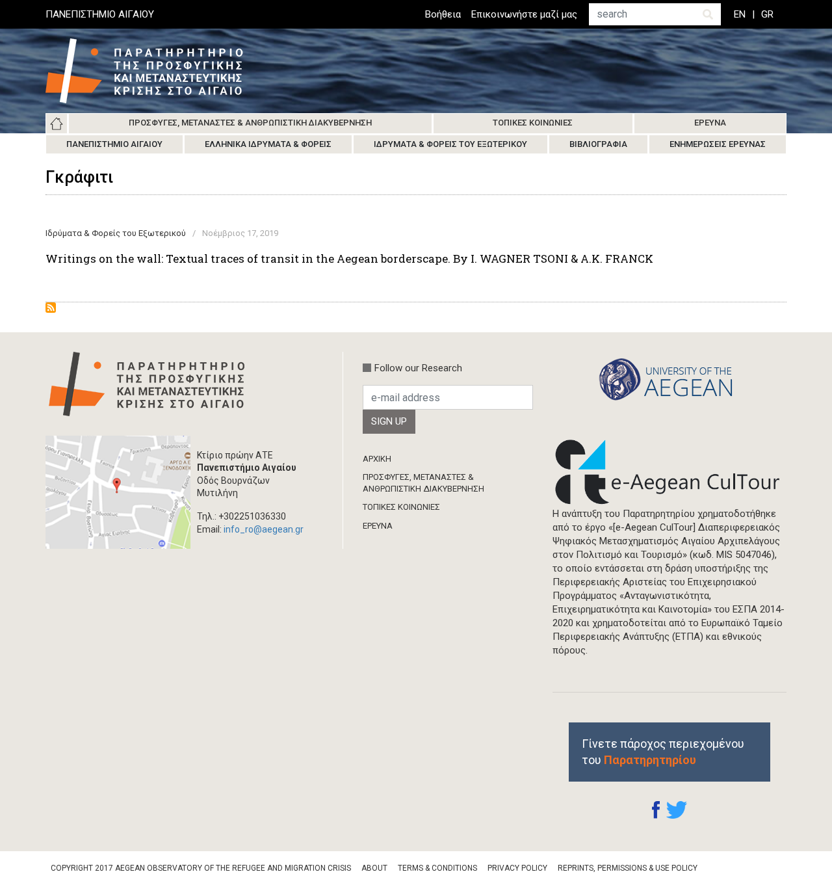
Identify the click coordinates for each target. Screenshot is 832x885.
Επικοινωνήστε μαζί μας (524, 14)
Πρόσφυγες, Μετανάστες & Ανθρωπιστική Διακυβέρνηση (250, 122)
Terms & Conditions (437, 868)
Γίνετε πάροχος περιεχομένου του (663, 752)
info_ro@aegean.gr (264, 529)
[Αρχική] (154, 70)
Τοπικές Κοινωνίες (533, 122)
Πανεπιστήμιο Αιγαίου (114, 144)
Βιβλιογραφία (598, 144)
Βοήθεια (443, 14)
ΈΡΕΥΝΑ (378, 526)
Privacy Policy (517, 868)
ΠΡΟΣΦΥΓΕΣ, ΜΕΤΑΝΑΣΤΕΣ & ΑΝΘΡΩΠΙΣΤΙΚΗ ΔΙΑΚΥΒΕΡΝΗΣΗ (423, 483)
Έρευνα (710, 122)
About (374, 868)
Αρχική (56, 123)
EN (740, 14)
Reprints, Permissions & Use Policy (627, 868)
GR (767, 14)
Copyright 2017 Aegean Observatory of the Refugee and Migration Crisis (201, 868)
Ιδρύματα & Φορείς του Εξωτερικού (450, 144)
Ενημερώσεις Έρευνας (718, 144)
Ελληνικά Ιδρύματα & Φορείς (268, 144)
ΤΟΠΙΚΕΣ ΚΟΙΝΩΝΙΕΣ (401, 507)
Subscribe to (51, 307)
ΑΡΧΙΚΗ (377, 459)
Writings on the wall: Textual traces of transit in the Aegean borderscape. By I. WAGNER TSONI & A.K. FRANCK (349, 259)
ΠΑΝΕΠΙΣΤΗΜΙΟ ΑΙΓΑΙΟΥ (100, 14)
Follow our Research (418, 368)
